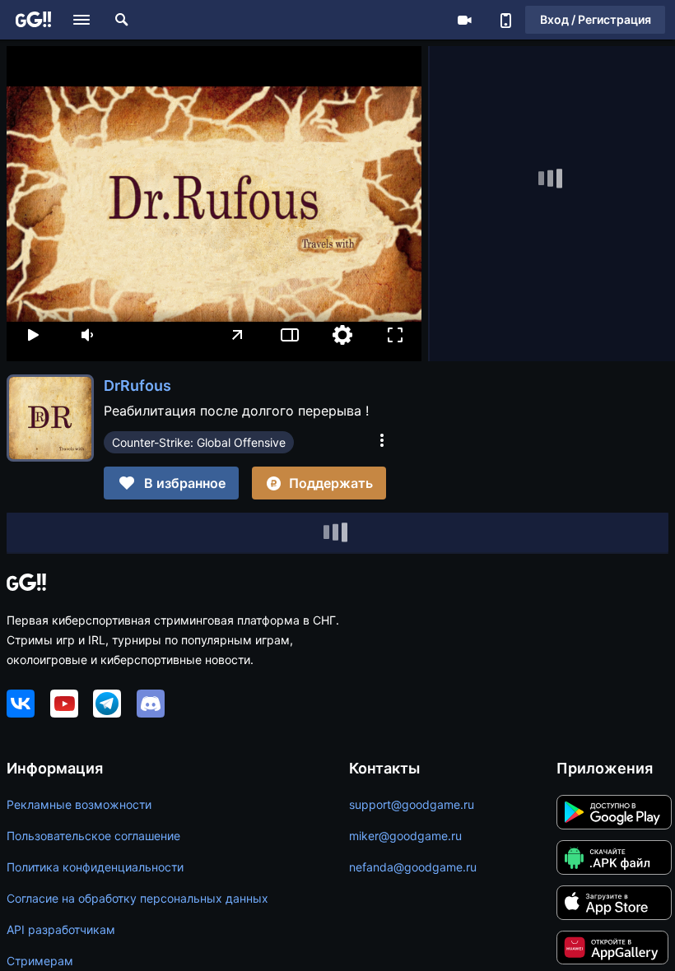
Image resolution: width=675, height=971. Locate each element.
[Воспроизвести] (32, 334)
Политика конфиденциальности (95, 867)
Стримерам (40, 961)
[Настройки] (342, 334)
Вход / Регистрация (595, 19)
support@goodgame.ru (411, 804)
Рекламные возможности (79, 804)
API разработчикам (61, 929)
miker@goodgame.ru (405, 836)
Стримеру (464, 19)
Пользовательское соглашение (93, 836)
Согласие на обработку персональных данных (137, 898)
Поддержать (331, 483)
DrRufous (137, 385)
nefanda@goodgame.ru (413, 867)
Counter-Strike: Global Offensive (199, 442)
